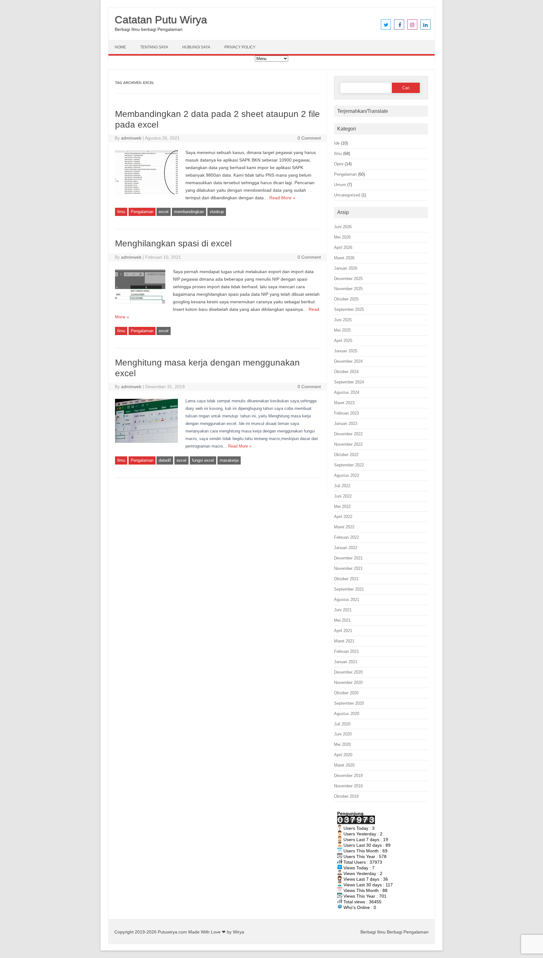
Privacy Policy (239, 47)
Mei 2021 (342, 620)
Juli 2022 (342, 485)
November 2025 (348, 288)
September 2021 (349, 589)
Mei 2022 (342, 506)
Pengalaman (142, 211)
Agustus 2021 (346, 599)
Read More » (282, 197)
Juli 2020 (342, 724)
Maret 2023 (344, 402)
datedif (165, 460)
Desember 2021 (348, 558)
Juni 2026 (343, 226)
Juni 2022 (343, 496)
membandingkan (189, 211)
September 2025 (349, 309)
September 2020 (349, 703)
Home (120, 47)
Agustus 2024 (346, 392)
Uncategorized (347, 195)
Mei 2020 (342, 744)
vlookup (217, 211)
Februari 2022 (346, 537)
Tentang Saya (154, 47)
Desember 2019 (348, 775)
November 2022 (348, 444)
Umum (340, 184)
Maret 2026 (344, 258)
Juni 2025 (343, 319)
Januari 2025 (345, 351)
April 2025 (343, 340)
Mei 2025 (342, 330)
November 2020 (348, 682)
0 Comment (309, 137)
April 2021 (343, 630)
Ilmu (121, 211)
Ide (337, 143)
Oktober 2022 (346, 454)
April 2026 (343, 247)
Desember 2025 (348, 278)
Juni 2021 (343, 610)
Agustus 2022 (346, 475)
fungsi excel (203, 460)
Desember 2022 (348, 434)
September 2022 (349, 465)
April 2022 (343, 516)
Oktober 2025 (346, 299)
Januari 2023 (345, 423)
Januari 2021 (345, 661)
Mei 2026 (342, 237)
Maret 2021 (344, 641)
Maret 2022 (344, 527)
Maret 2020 (344, 765)
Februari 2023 (346, 413)
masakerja (229, 460)
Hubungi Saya (196, 47)
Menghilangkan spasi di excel (173, 243)
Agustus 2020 (346, 713)
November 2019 (348, 786)
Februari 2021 (346, 651)
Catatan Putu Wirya (161, 19)
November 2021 (348, 568)
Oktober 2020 (346, 693)
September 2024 (349, 382)
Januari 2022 (345, 547)
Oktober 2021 (346, 578)
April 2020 (343, 754)
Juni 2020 (343, 734)
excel (163, 211)
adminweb (131, 137)
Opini (338, 164)
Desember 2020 (348, 672)
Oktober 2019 (346, 796)
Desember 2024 (348, 361)
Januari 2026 (345, 268)
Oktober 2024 (346, 371)
